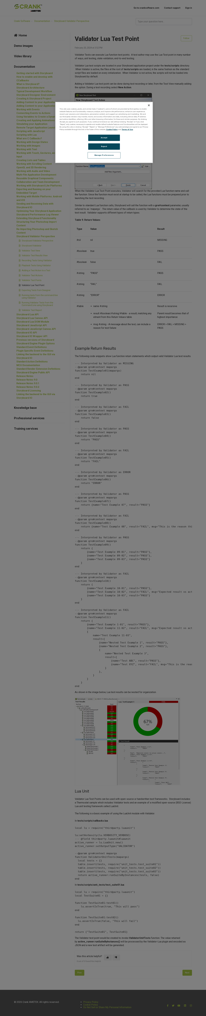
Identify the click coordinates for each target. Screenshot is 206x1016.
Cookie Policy (111, 129)
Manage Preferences (104, 155)
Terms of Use (127, 129)
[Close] (149, 105)
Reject (104, 146)
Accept (104, 138)
